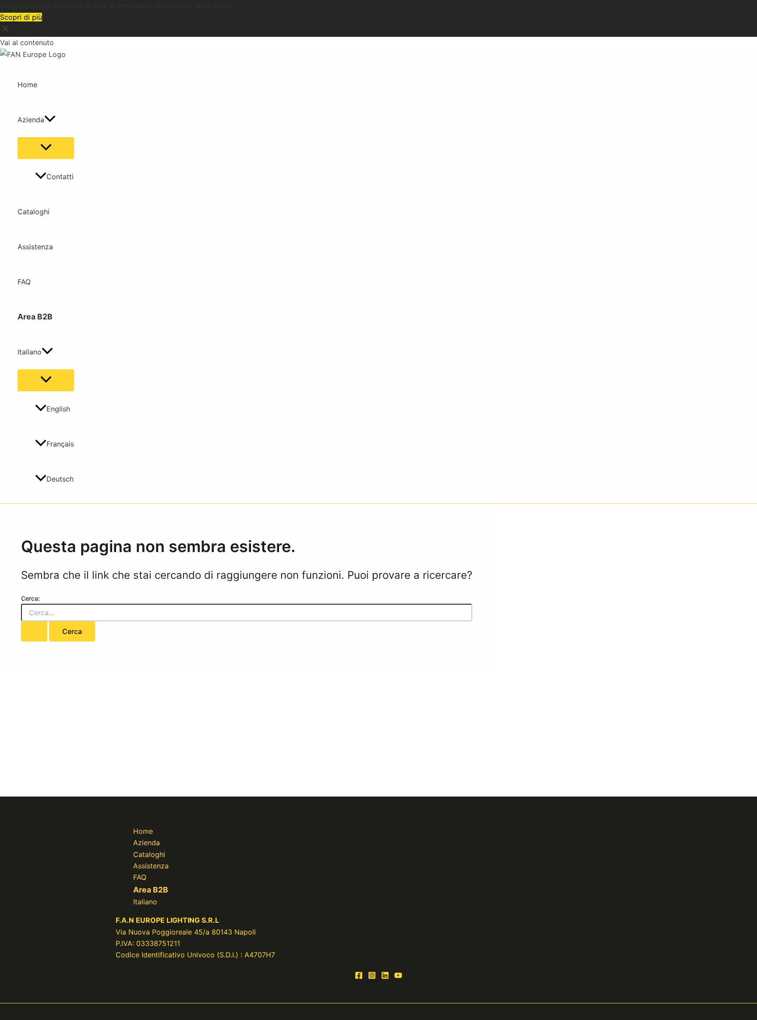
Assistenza (35, 246)
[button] (50, 119)
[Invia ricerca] (34, 631)
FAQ (24, 281)
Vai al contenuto (27, 42)
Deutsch (60, 479)
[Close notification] (5, 31)
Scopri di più (21, 17)
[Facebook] (359, 976)
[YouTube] (398, 976)
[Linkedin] (385, 976)
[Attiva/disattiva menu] (46, 147)
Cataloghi (34, 211)
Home (27, 84)
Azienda (31, 119)
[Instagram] (372, 976)
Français (60, 443)
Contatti (60, 176)
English (58, 408)
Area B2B (35, 316)
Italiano (30, 351)
